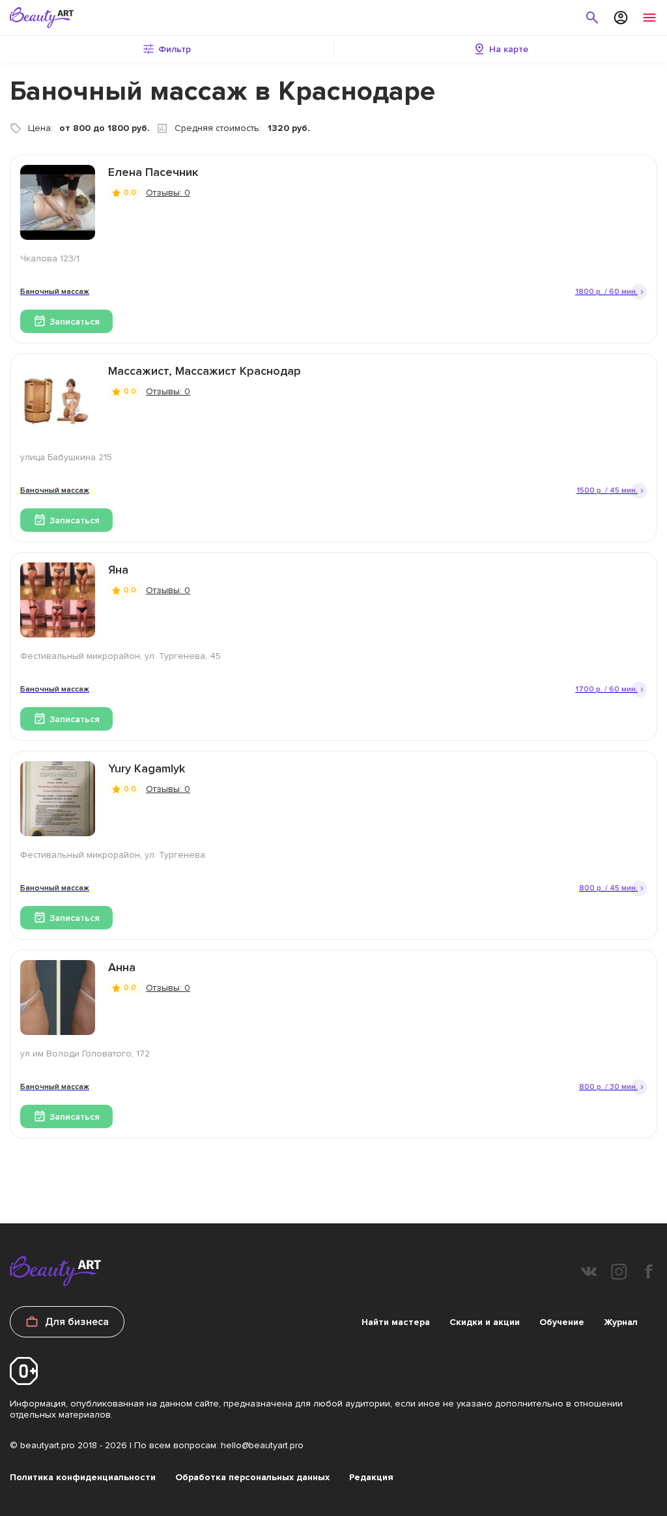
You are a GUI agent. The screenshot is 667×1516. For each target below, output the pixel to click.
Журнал (621, 1322)
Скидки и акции (484, 1322)
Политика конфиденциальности (83, 1477)
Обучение (561, 1322)
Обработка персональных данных (252, 1477)
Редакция (371, 1477)
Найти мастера (396, 1322)
